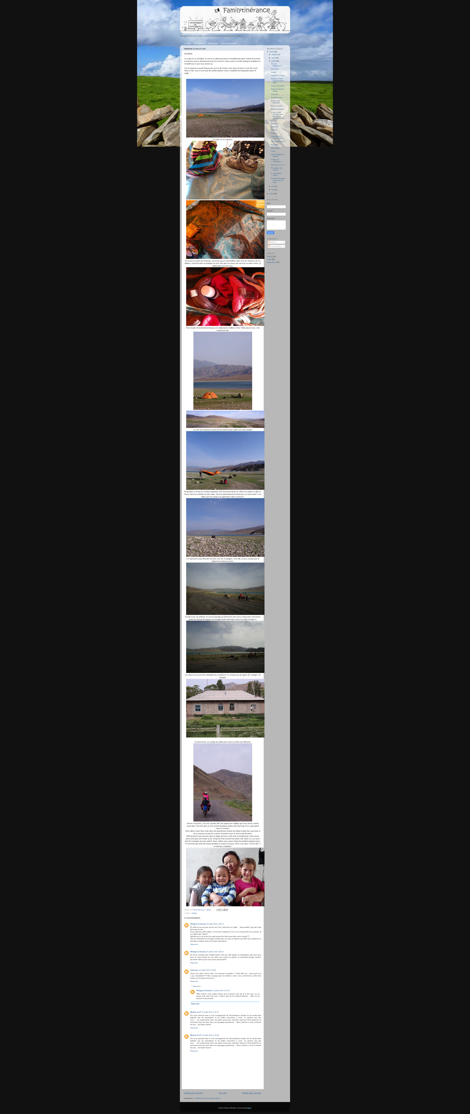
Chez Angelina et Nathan (277, 155)
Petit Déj (274, 130)
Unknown (194, 970)
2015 (272, 52)
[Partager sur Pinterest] (227, 910)
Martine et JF (195, 1012)
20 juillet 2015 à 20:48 (210, 1035)
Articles (273, 242)
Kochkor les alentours (275, 102)
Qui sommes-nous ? (229, 43)
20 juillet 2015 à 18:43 (221, 991)
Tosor (273, 151)
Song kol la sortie (277, 75)
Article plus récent (193, 1093)
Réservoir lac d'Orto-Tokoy (277, 137)
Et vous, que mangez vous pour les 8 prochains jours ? (278, 116)
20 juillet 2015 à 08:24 (215, 952)
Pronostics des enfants (276, 169)
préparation (271, 262)
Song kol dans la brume (277, 90)
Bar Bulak (274, 145)
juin (273, 186)
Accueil (222, 1093)
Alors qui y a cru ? (278, 165)
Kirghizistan (212, 43)
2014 (272, 194)
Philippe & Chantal (198, 924)
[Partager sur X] (222, 910)
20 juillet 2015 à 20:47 (210, 1012)
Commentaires (276, 246)
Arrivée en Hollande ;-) (276, 160)
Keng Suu (275, 127)
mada (269, 259)
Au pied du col (276, 97)
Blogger (248, 1108)
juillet (273, 61)
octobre (274, 54)
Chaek (273, 72)
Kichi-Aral (274, 69)
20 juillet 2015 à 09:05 (207, 970)
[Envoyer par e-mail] (217, 910)
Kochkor (274, 133)
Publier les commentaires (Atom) (207, 1098)
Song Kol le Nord (277, 86)
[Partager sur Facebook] (224, 910)
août (273, 58)
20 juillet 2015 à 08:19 (215, 924)
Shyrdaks (274, 123)
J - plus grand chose (276, 174)
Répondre (194, 944)
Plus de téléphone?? (276, 65)
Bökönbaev (275, 148)
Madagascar (199, 43)
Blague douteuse (277, 109)
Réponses (197, 986)
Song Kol (274, 94)
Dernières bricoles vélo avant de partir (278, 180)
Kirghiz (194, 913)
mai (273, 190)
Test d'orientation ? (278, 141)
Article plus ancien (251, 1093)
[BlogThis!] (220, 910)
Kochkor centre (277, 106)
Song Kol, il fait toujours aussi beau (277, 80)
